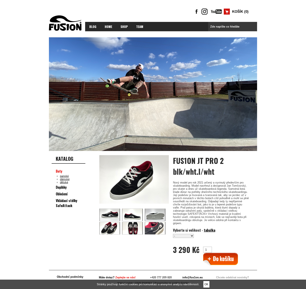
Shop (124, 26)
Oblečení (62, 193)
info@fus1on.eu (192, 277)
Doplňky (61, 187)
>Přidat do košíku (220, 259)
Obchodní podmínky (70, 276)
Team (139, 26)
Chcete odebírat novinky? (232, 277)
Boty (59, 171)
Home (108, 26)
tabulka (209, 230)
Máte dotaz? (117, 277)
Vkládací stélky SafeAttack (66, 203)
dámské (65, 179)
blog (92, 26)
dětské (64, 182)
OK (206, 284)
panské (64, 176)
